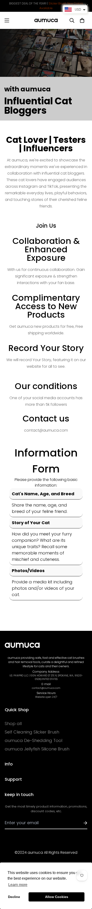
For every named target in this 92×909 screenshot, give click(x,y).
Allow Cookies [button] (56, 897)
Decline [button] (14, 897)
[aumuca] (46, 20)
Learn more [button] (17, 885)
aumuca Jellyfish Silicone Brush (37, 749)
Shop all (13, 723)
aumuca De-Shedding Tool (33, 740)
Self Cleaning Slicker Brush (32, 732)
